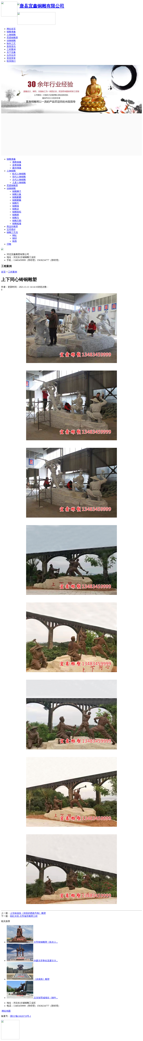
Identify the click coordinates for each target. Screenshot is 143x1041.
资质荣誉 (11, 58)
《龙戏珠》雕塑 (41, 979)
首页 (3, 272)
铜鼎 (14, 241)
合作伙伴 (11, 55)
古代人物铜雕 (19, 179)
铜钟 (14, 238)
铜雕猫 (15, 206)
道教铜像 (16, 165)
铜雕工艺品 (12, 232)
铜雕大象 (16, 194)
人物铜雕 (11, 34)
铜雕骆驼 (16, 212)
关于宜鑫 (11, 52)
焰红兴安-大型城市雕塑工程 (24, 916)
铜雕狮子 (16, 191)
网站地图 (6, 1011)
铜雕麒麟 (16, 197)
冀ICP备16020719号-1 (20, 1016)
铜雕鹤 (15, 215)
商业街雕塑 (12, 226)
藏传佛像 (16, 168)
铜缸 (14, 235)
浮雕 (9, 244)
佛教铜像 (16, 162)
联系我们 (11, 61)
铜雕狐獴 (16, 223)
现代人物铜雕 (19, 176)
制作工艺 (11, 43)
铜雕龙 (15, 209)
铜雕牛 (15, 203)
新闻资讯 (11, 46)
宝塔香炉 (11, 229)
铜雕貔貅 (16, 200)
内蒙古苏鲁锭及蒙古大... (45, 960)
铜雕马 (15, 218)
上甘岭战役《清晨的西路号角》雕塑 (28, 913)
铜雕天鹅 (16, 220)
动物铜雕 (11, 40)
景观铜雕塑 (12, 37)
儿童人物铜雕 (19, 182)
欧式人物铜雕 (19, 174)
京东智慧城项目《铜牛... (45, 997)
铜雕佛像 (11, 32)
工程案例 (11, 49)
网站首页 (11, 29)
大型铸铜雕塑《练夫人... (45, 942)
